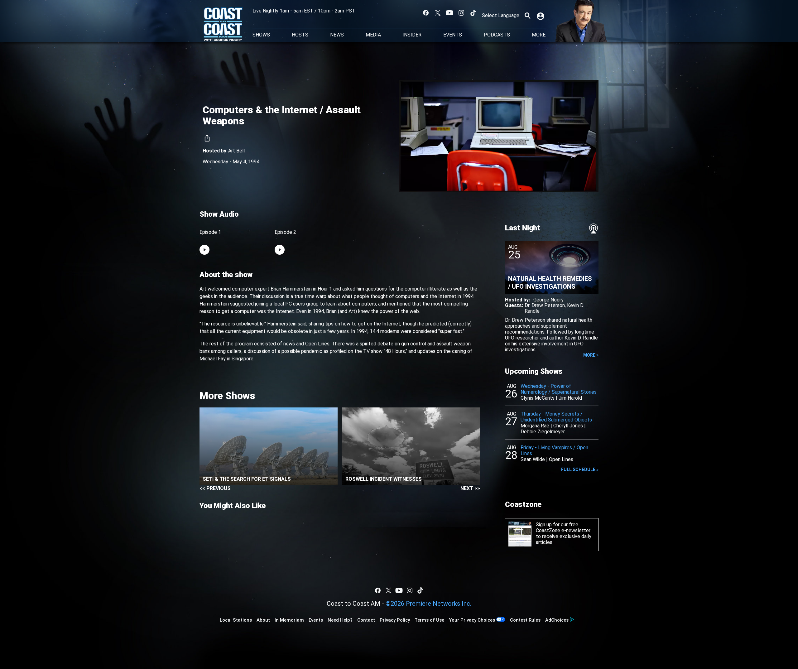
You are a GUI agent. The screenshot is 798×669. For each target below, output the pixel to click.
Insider (411, 35)
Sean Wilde (533, 459)
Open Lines (561, 459)
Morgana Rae (535, 426)
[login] (541, 15)
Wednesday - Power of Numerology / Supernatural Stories (559, 389)
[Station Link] (223, 25)
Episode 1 (210, 232)
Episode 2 (285, 232)
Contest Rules (525, 620)
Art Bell (236, 151)
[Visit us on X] (437, 13)
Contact (366, 620)
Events (452, 35)
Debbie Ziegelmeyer (543, 432)
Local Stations (236, 620)
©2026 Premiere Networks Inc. (428, 603)
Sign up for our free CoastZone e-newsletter (563, 527)
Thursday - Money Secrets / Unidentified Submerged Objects (556, 417)
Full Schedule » (579, 469)
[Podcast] (593, 228)
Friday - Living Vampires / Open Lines (554, 450)
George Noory (548, 300)
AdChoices (557, 620)
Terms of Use (429, 620)
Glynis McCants (538, 398)
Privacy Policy (395, 620)
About (263, 620)
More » (590, 355)
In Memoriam (289, 620)
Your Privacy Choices (472, 620)
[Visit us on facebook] (426, 13)
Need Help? (340, 620)
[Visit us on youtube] (449, 13)
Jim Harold (570, 398)
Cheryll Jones (568, 426)
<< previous (215, 488)
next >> (470, 488)
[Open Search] (527, 16)
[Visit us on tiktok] (473, 13)
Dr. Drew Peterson (545, 305)
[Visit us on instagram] (461, 13)
